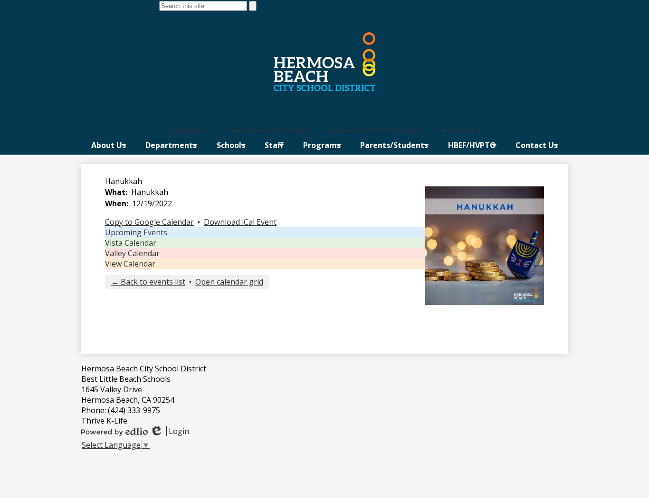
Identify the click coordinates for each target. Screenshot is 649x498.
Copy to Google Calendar (149, 222)
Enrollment (188, 130)
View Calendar (130, 263)
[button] (108, 145)
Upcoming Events (136, 232)
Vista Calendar (130, 243)
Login (169, 431)
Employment (459, 130)
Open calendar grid (229, 282)
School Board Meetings (267, 130)
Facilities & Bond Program (373, 130)
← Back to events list (148, 282)
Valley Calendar (132, 253)
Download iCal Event (240, 222)
